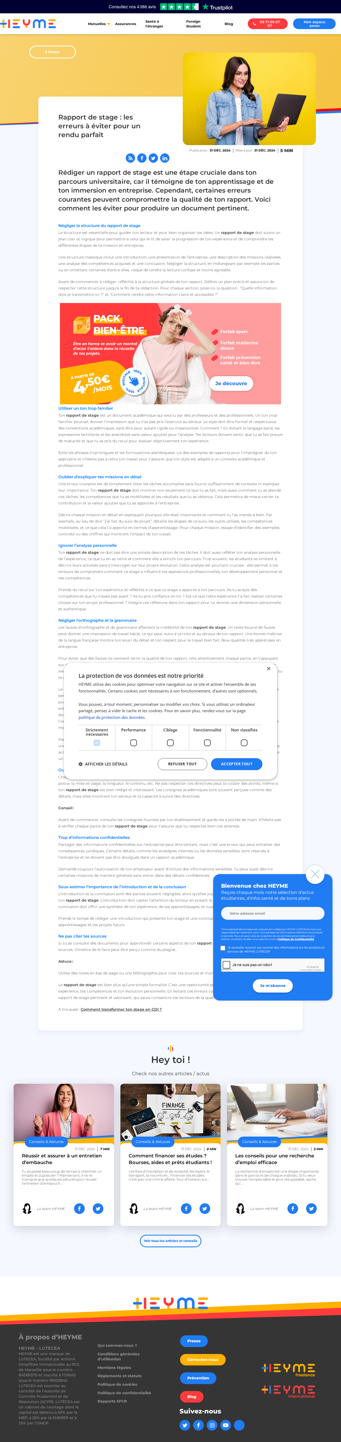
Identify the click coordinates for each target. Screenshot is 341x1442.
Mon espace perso (314, 24)
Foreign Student (193, 23)
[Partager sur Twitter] (153, 158)
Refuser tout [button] (182, 763)
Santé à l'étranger (154, 23)
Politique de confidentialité (124, 1393)
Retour (54, 52)
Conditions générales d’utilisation (119, 1357)
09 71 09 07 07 (270, 24)
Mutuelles (97, 24)
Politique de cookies (117, 1384)
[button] (103, 764)
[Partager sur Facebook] (142, 158)
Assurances (125, 24)
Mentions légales (114, 1367)
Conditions (318, 970)
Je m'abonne (273, 985)
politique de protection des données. (112, 717)
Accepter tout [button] (236, 763)
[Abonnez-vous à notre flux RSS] (130, 158)
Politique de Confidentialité (296, 939)
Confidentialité (306, 970)
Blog (229, 24)
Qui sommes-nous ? (117, 1345)
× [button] (268, 669)
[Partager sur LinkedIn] (164, 158)
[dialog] (170, 721)
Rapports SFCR (112, 1401)
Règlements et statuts (120, 1375)
